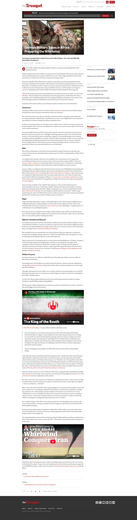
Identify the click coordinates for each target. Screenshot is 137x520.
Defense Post (34, 173)
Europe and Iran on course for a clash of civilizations (40, 485)
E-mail (50, 491)
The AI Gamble (91, 109)
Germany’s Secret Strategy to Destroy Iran (65, 466)
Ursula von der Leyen (52, 206)
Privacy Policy (51, 508)
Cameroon (59, 110)
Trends (108, 6)
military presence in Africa (34, 265)
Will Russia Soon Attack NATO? (96, 76)
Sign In (102, 2)
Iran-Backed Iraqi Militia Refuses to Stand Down (100, 101)
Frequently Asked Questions (40, 508)
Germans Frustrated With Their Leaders (98, 98)
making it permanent (33, 250)
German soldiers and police (30, 163)
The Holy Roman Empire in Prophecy (54, 368)
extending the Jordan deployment (69, 248)
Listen (83, 6)
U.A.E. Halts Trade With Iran (95, 94)
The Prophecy (31, 328)
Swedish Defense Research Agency (59, 173)
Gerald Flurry (66, 6)
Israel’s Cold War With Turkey (95, 87)
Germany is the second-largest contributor (64, 177)
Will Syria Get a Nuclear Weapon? (96, 69)
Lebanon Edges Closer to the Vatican (97, 91)
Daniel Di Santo (29, 63)
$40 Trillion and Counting (94, 116)
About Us (112, 2)
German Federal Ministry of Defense (47, 229)
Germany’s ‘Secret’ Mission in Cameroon (36, 476)
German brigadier (27, 181)
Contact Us (30, 508)
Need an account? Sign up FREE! (92, 2)
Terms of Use (59, 508)
